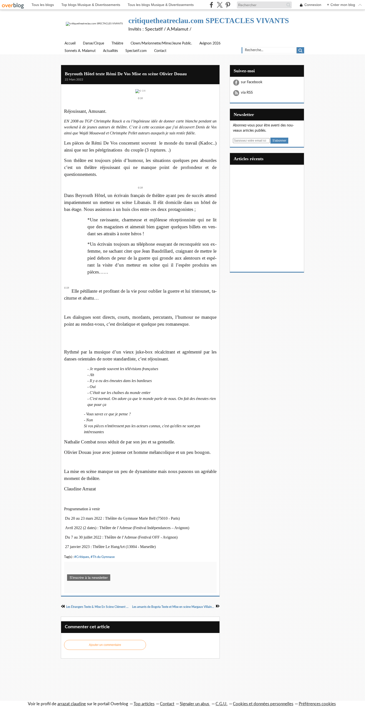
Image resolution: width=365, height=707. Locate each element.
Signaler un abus (195, 704)
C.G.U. (221, 704)
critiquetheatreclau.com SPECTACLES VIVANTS (208, 20)
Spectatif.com (136, 51)
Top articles (144, 704)
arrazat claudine (71, 704)
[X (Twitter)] (220, 5)
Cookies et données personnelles (263, 704)
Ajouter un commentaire (105, 645)
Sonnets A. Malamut (80, 51)
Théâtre (117, 43)
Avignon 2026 (209, 43)
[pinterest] (228, 5)
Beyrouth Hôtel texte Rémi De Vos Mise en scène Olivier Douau (126, 73)
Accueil (70, 43)
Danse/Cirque (93, 43)
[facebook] (211, 5)
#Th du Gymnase (103, 556)
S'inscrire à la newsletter (89, 578)
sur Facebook (251, 82)
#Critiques (81, 556)
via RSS (247, 92)
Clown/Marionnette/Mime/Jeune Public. (161, 43)
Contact (160, 51)
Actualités (110, 51)
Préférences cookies (317, 704)
